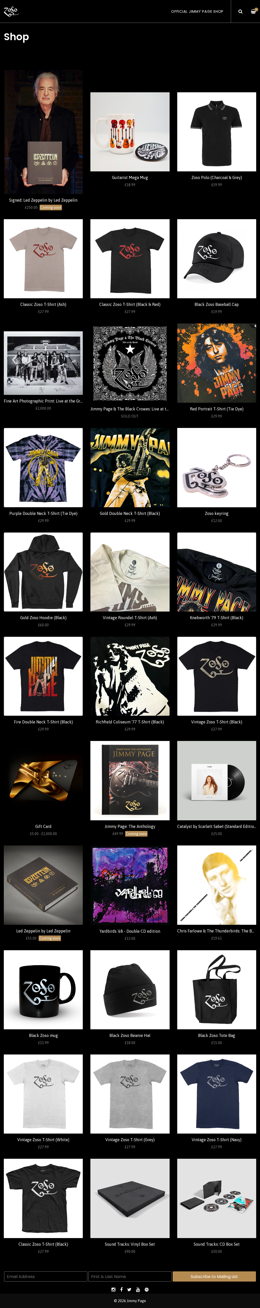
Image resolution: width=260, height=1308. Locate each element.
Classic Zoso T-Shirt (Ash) (43, 304)
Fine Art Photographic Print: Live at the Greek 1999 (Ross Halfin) (62, 401)
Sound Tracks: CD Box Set (217, 1244)
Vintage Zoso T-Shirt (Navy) (216, 1139)
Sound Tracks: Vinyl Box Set (130, 1244)
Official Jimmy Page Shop (197, 11)
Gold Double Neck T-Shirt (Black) (130, 513)
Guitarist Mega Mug (130, 177)
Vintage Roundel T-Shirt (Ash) (130, 617)
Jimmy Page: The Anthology (130, 826)
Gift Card (43, 826)
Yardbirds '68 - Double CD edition (130, 931)
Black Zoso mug (43, 1035)
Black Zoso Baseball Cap (216, 304)
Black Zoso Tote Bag (216, 1035)
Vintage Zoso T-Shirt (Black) (216, 722)
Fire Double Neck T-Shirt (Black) (43, 722)
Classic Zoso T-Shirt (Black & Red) (129, 304)
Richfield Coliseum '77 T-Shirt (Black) (130, 722)
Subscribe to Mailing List (214, 1277)
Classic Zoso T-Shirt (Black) (43, 1244)
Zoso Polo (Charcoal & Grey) (216, 177)
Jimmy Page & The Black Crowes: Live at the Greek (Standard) (146, 409)
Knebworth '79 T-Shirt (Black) (216, 617)
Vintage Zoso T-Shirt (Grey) (130, 1139)
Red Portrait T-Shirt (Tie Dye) (216, 409)
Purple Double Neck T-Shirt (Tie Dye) (43, 513)
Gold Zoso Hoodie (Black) (43, 617)
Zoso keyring (217, 513)
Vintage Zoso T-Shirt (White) (43, 1139)
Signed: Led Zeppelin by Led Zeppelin (43, 200)
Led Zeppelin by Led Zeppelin (43, 931)
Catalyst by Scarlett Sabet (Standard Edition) (217, 826)
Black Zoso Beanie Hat (130, 1035)
